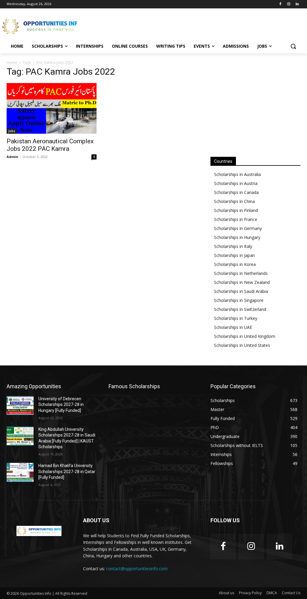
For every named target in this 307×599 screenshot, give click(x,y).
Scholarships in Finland (236, 210)
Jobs (11, 131)
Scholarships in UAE (233, 327)
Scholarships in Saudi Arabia (241, 291)
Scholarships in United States (242, 345)
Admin (12, 156)
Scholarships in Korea (235, 264)
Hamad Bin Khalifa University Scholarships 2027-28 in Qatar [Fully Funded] (66, 471)
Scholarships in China (234, 201)
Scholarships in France (235, 219)
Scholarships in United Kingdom (244, 336)
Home (12, 62)
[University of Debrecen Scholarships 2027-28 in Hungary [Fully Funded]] (20, 405)
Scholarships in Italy (233, 246)
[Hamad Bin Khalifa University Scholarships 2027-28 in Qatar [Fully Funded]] (20, 472)
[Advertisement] (147, 26)
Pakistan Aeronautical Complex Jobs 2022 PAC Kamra (50, 145)
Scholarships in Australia (237, 174)
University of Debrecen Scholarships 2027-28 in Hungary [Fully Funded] (61, 404)
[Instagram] (288, 4)
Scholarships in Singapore (239, 300)
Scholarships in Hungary (237, 237)
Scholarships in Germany (238, 228)
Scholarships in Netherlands (241, 273)
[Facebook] (280, 4)
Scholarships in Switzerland (240, 309)
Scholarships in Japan (234, 255)
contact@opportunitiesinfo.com (137, 568)
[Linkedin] (297, 4)
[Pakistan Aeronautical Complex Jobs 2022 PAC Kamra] (52, 108)
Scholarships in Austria (236, 183)
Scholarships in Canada (236, 192)
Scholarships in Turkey (235, 318)
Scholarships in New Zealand (242, 282)
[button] (293, 46)
